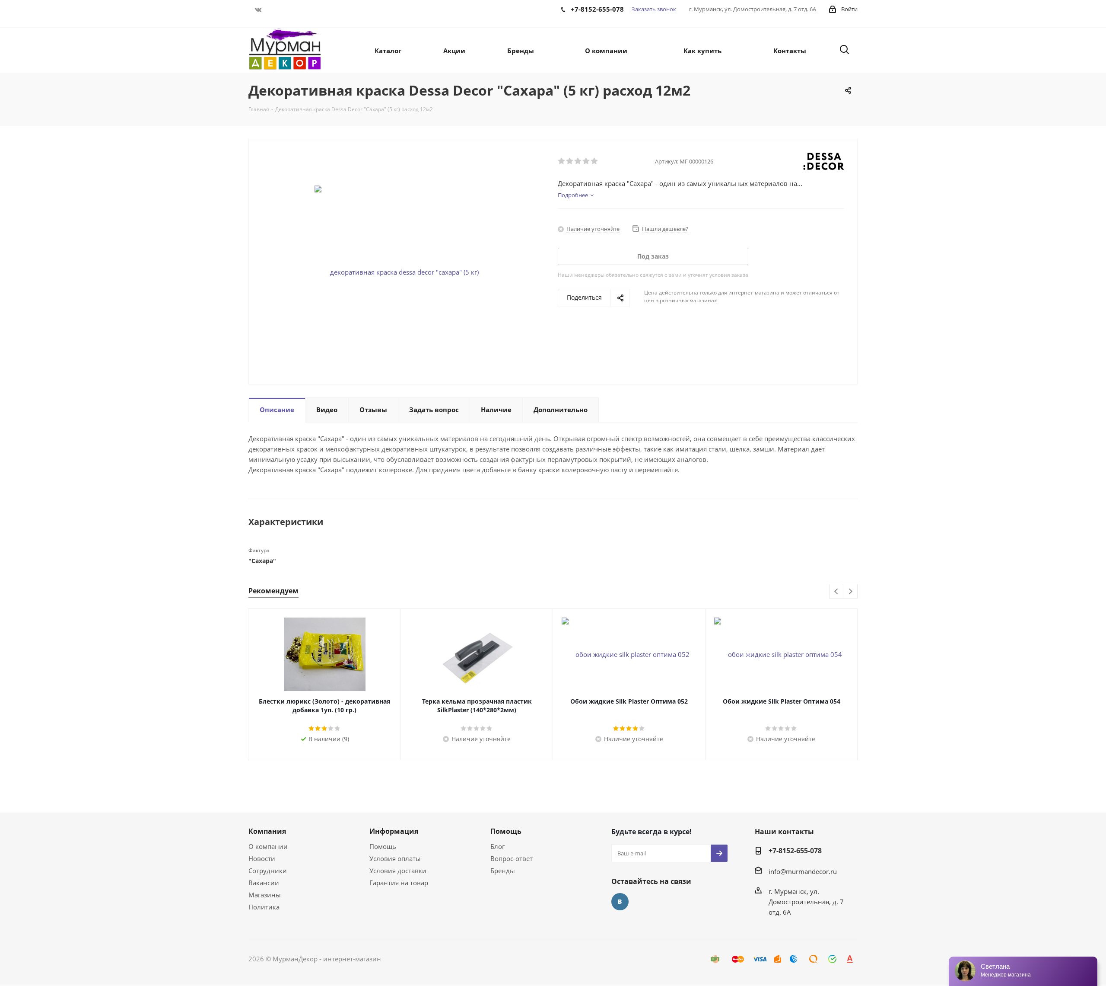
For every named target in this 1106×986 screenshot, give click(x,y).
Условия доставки (397, 870)
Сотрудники (267, 870)
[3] (578, 161)
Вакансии (263, 882)
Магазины (264, 894)
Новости (261, 858)
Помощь (382, 846)
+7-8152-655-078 (795, 850)
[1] (562, 161)
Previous (837, 591)
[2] (570, 161)
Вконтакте (258, 9)
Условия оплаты (395, 858)
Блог (497, 846)
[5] (595, 161)
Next (850, 591)
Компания (267, 831)
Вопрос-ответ (511, 858)
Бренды (502, 870)
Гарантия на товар (398, 882)
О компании (268, 846)
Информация (393, 831)
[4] (586, 161)
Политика (264, 907)
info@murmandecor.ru (803, 871)
